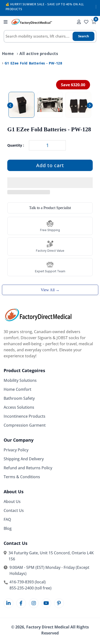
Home (8, 53)
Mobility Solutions (20, 380)
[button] (50, 182)
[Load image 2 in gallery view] (50, 105)
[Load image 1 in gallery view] (21, 105)
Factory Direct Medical (47, 627)
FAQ (7, 519)
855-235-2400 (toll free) (30, 588)
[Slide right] (90, 105)
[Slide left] (10, 105)
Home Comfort (17, 389)
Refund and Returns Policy (28, 467)
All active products (38, 53)
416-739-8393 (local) (27, 582)
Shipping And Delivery (24, 459)
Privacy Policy (16, 450)
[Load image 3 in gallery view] (78, 105)
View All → (50, 290)
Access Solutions (19, 407)
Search (83, 36)
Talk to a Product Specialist (50, 208)
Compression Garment (25, 425)
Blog (8, 528)
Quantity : (15, 145)
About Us (12, 501)
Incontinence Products (24, 416)
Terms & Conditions (22, 476)
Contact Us (14, 510)
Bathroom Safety (19, 398)
